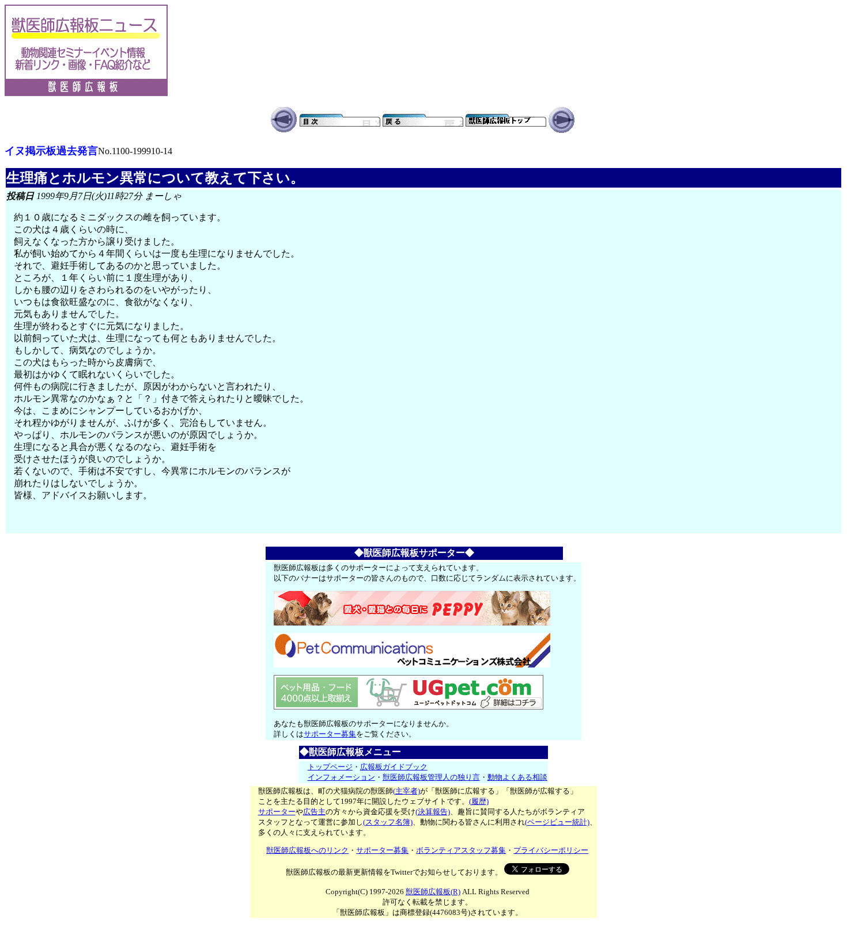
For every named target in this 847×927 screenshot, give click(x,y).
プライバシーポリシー (550, 850)
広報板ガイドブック (394, 766)
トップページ (330, 766)
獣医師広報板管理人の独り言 (431, 777)
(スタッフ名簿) (388, 822)
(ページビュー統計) (557, 822)
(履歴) (479, 801)
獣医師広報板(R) (433, 891)
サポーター (277, 811)
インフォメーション (341, 777)
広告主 (314, 811)
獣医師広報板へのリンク (307, 850)
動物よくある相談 (517, 777)
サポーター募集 (330, 734)
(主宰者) (406, 791)
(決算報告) (432, 811)
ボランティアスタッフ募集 (461, 850)
